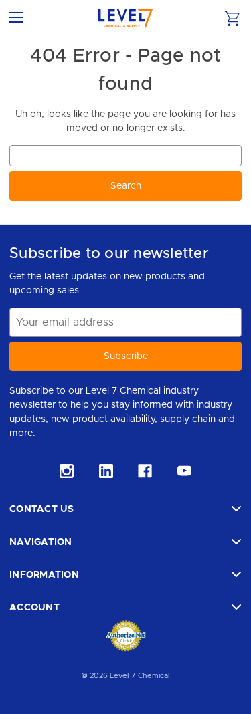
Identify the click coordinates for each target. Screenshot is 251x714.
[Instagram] (67, 471)
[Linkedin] (106, 471)
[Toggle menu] (18, 18)
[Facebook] (145, 471)
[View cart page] (232, 18)
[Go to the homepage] (125, 18)
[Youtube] (184, 471)
